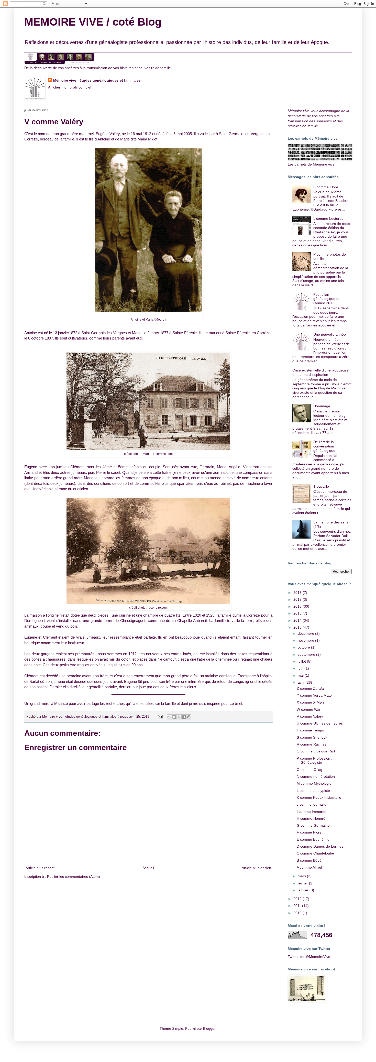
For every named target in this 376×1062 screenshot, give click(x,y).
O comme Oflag (309, 770)
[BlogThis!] (174, 716)
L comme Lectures (328, 218)
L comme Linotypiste (313, 791)
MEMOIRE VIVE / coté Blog (93, 22)
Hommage (321, 406)
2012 (298, 899)
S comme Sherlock (312, 737)
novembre (306, 640)
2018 (298, 592)
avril (301, 682)
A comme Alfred (309, 867)
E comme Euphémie (313, 839)
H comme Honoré (311, 818)
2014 (298, 620)
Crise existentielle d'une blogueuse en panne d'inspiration (320, 372)
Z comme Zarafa (310, 688)
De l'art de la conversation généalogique (324, 446)
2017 (298, 599)
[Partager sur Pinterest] (188, 716)
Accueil (148, 868)
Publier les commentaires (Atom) (73, 876)
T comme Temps (310, 730)
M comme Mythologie (314, 783)
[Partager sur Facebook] (183, 716)
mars (302, 876)
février (303, 883)
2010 (298, 913)
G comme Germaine (313, 825)
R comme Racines (311, 744)
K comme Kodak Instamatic (319, 797)
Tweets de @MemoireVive (309, 957)
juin (301, 668)
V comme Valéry (310, 716)
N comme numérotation (316, 776)
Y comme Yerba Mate (314, 695)
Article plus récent (40, 868)
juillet (302, 661)
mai (301, 675)
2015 (298, 613)
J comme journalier (312, 804)
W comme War (308, 709)
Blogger (209, 1028)
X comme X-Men (310, 702)
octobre (304, 647)
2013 (298, 627)
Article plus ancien (256, 868)
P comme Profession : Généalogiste (314, 760)
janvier (303, 890)
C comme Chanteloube (315, 853)
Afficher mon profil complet (69, 87)
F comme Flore (325, 187)
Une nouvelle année (329, 334)
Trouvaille (321, 486)
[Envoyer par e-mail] (169, 716)
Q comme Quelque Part (316, 751)
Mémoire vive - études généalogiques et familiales (97, 80)
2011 (297, 906)
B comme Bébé (309, 860)
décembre (306, 633)
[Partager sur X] (179, 716)
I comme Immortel (311, 811)
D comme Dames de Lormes (320, 846)
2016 (298, 606)
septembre (307, 654)
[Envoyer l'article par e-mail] (160, 716)
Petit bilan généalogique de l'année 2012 (326, 298)
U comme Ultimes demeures (320, 723)
